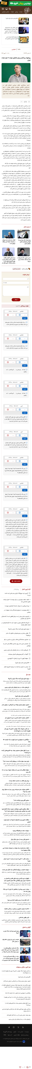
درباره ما (27, 1032)
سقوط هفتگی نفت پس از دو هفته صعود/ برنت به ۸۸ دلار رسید (16, 771)
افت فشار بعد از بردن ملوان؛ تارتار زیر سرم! (18, 900)
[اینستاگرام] (14, 1027)
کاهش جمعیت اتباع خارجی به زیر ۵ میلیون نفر (17, 718)
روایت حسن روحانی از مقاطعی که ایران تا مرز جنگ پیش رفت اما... (16, 890)
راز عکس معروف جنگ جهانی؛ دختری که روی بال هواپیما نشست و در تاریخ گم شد (17, 730)
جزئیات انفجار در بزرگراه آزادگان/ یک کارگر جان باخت (15, 870)
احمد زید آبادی (16, 269)
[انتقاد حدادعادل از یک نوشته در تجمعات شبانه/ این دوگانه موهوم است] (8, 234)
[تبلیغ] (16, 3)
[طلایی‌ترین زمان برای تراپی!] (23, 21)
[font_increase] (29, 101)
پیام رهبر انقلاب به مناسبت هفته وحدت (19, 781)
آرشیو (15, 1032)
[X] (18, 1027)
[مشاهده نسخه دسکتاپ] (6, 9)
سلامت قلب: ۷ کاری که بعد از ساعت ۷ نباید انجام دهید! (17, 860)
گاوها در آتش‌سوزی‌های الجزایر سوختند (18, 654)
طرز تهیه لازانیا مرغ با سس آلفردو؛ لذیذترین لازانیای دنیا (11, 38)
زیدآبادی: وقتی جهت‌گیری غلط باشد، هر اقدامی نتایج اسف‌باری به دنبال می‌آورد (16, 1010)
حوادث (12, 12)
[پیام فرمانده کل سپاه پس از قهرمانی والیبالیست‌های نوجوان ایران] (23, 234)
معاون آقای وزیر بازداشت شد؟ (21, 800)
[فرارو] (27, 10)
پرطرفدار (16, 589)
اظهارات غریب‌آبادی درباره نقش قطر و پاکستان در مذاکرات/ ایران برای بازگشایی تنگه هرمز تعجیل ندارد (17, 879)
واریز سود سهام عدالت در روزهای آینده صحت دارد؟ (16, 761)
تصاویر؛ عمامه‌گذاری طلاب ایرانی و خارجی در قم (16, 640)
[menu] (3, 9)
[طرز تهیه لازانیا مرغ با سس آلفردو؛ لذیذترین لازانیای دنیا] (23, 39)
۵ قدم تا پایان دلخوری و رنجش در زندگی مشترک (16, 909)
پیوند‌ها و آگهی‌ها (7, 1032)
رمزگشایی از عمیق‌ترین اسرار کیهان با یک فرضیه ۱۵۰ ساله (16, 741)
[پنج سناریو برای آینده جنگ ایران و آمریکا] (25, 933)
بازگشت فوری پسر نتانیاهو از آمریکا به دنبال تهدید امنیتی (17, 821)
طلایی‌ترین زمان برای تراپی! (12, 18)
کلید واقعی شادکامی (24, 918)
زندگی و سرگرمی (5, 12)
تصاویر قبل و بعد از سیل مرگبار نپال (20, 839)
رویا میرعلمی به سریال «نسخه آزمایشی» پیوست (17, 606)
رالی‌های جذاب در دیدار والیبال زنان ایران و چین (16, 650)
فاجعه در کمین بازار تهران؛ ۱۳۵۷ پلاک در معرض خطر (10, 940)
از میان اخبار (27, 227)
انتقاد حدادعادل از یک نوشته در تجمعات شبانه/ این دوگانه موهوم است (8, 241)
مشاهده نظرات (17, 581)
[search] (10, 9)
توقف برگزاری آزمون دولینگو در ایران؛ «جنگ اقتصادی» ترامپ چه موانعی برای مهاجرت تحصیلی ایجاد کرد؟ (16, 810)
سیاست (20, 12)
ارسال (16, 300)
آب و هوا (10, 1035)
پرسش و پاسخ (24, 1035)
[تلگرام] (9, 1027)
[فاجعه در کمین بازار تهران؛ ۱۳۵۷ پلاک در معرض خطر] (25, 942)
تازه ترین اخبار (26, 589)
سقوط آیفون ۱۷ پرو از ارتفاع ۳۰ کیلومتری (18, 658)
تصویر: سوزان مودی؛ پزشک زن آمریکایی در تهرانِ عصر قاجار (16, 706)
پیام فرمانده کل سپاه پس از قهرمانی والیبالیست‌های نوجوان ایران (24, 241)
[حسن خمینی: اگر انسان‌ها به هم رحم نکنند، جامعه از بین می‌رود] (23, 252)
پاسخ (25, 318)
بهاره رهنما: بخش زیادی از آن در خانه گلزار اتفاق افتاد (18, 1015)
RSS (5, 1035)
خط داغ (28, 675)
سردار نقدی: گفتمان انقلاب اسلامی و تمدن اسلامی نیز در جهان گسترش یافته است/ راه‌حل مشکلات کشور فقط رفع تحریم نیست (8, 260)
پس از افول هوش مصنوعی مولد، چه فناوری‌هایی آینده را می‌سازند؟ (16, 751)
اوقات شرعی (17, 1035)
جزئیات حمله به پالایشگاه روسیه (21, 831)
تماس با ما (20, 1032)
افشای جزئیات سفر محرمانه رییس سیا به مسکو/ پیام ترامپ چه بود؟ (16, 791)
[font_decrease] (21, 101)
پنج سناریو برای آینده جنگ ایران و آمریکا (18, 629)
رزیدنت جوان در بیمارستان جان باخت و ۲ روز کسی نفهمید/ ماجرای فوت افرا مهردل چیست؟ (17, 998)
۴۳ (30, 1067)
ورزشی (16, 12)
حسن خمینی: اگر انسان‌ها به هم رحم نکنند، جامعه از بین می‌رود (24, 259)
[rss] (23, 1027)
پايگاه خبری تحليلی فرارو (13, 1039)
